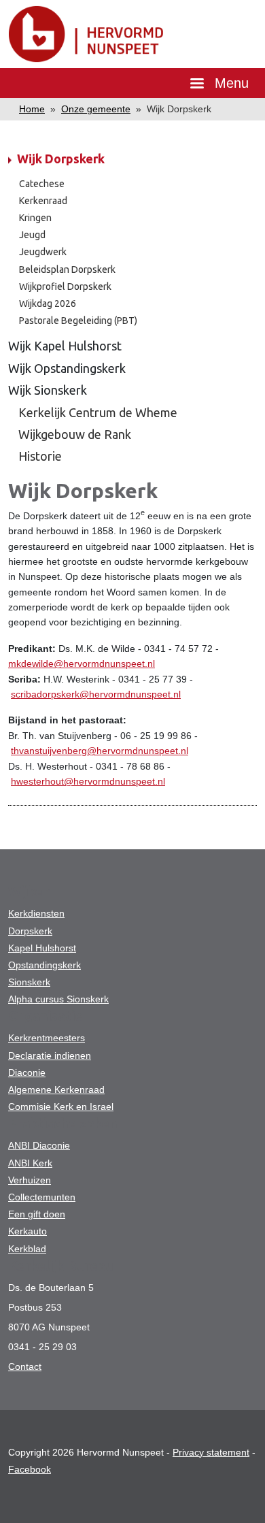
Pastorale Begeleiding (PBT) (78, 320)
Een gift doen (36, 1214)
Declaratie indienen (49, 1055)
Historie (40, 456)
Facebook (29, 1469)
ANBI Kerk (30, 1163)
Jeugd (32, 234)
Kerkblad (27, 1248)
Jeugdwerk (43, 251)
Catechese (42, 183)
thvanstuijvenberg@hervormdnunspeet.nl (99, 750)
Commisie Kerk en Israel (60, 1106)
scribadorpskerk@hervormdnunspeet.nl (96, 694)
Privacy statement (211, 1452)
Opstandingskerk (44, 965)
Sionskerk (29, 982)
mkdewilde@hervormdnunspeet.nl (81, 663)
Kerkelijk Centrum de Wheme (97, 412)
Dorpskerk (30, 931)
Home (32, 108)
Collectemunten (41, 1197)
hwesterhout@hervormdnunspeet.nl (88, 781)
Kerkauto (27, 1231)
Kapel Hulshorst (42, 948)
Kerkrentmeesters (46, 1037)
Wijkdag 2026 (47, 303)
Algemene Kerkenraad (56, 1089)
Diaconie (27, 1072)
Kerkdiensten (36, 913)
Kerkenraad (43, 200)
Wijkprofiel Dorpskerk (65, 286)
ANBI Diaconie (39, 1145)
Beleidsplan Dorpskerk (67, 269)
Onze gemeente (95, 108)
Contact (24, 1366)
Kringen (35, 217)
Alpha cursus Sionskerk (58, 999)
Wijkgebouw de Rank (74, 434)
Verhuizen (29, 1180)
